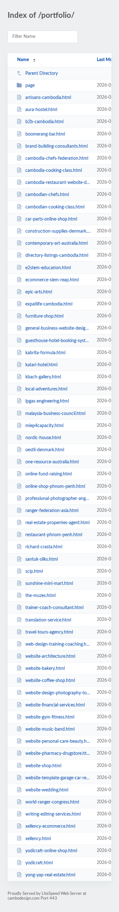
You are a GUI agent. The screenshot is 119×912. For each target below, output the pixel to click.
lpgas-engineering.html (47, 401)
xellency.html (38, 838)
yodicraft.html (39, 863)
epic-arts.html (38, 292)
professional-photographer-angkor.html (58, 498)
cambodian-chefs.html (47, 195)
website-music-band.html (50, 729)
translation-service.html (48, 620)
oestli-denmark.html (44, 450)
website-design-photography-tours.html (58, 693)
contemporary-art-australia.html (56, 243)
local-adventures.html (46, 389)
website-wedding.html (46, 790)
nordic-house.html (43, 438)
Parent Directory (41, 73)
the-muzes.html (40, 595)
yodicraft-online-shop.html (51, 851)
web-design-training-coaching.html (58, 644)
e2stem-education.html (48, 267)
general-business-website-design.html (58, 328)
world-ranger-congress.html (52, 802)
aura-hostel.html (41, 110)
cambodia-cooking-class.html (53, 170)
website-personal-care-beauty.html (58, 741)
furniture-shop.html (44, 316)
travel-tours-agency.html (49, 632)
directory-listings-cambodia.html (56, 255)
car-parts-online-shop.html (51, 219)
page (30, 85)
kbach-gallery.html (43, 377)
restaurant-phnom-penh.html (53, 535)
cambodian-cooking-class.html (54, 207)
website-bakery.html (45, 668)
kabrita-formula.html (45, 353)
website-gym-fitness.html (49, 717)
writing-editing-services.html (53, 814)
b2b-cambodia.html (44, 122)
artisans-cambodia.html (48, 97)
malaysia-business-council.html (55, 413)
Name (23, 60)
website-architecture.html (50, 656)
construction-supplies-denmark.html (58, 231)
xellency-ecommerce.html (50, 826)
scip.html (34, 571)
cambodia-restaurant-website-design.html (58, 182)
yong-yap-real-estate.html (50, 875)
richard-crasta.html (43, 547)
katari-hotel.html (41, 365)
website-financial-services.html (55, 705)
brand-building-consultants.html (56, 146)
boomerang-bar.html (45, 134)
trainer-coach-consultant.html (54, 608)
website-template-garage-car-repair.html (58, 778)
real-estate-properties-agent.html (57, 523)
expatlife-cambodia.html (48, 304)
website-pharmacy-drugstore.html (58, 753)
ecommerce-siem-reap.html (52, 280)
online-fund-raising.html (48, 474)
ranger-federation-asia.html (51, 511)
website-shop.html (43, 765)
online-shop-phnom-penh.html (55, 486)
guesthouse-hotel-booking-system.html (58, 340)
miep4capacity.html (44, 426)
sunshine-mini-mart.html (49, 583)
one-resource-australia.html (52, 462)
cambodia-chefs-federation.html (56, 158)
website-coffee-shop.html (50, 680)
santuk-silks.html (41, 559)
